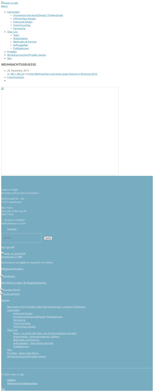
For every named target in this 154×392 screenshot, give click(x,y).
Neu (9, 58)
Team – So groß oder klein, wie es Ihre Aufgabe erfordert (45, 333)
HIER (22, 262)
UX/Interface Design (24, 18)
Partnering (19, 28)
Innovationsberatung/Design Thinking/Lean (37, 316)
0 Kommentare (15, 77)
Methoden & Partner (25, 41)
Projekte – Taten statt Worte (23, 353)
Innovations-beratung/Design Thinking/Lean (38, 15)
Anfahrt (11, 380)
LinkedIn (12, 229)
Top (3, 389)
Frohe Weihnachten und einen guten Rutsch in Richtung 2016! (62, 74)
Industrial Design (22, 21)
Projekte (12, 51)
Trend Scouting (21, 25)
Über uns (12, 31)
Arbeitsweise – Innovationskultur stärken (36, 336)
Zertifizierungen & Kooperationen (23, 283)
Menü (4, 6)
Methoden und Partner (26, 340)
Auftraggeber (20, 45)
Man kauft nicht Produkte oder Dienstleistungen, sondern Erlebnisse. (46, 306)
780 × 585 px (17, 74)
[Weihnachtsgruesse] (60, 174)
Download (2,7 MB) (11, 256)
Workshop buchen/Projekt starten (26, 55)
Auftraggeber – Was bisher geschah (33, 343)
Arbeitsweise (20, 38)
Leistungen (13, 12)
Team (16, 35)
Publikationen (21, 48)
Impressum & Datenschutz (22, 383)
